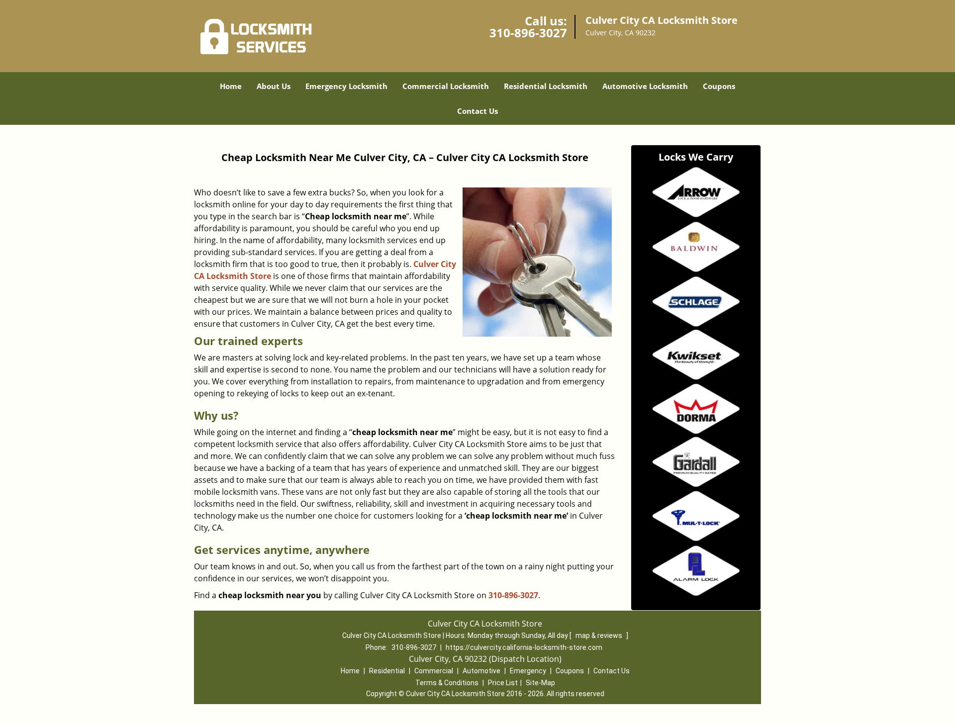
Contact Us (477, 111)
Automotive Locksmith (645, 86)
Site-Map (540, 683)
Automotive (481, 671)
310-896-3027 (528, 32)
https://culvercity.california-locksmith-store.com (524, 647)
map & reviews (599, 635)
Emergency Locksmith (346, 86)
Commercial (433, 671)
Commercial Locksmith (445, 86)
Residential (387, 671)
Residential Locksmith (545, 86)
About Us (273, 86)
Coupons (719, 86)
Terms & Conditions (446, 683)
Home (231, 86)
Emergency (528, 671)
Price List (503, 683)
